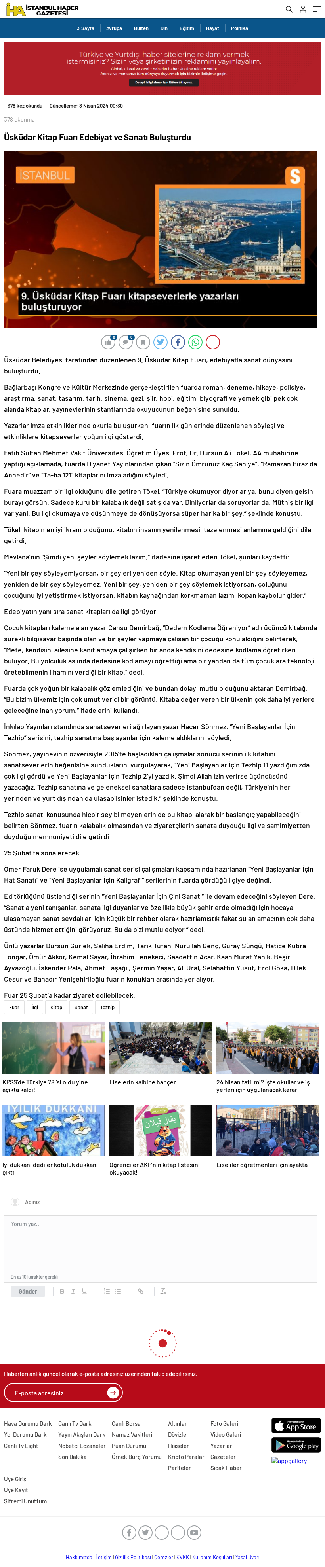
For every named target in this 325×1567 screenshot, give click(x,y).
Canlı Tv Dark (75, 1423)
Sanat (81, 1007)
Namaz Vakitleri (132, 1434)
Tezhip (107, 1007)
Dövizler (178, 1434)
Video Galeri (225, 1434)
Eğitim (187, 28)
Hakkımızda (79, 1557)
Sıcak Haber (226, 1467)
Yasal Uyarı (247, 1557)
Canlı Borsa (126, 1423)
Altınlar (177, 1423)
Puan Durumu (129, 1445)
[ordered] (107, 1291)
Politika (239, 28)
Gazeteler (223, 1456)
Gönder (28, 1291)
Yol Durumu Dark (25, 1434)
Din (164, 28)
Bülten (141, 28)
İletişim (104, 1557)
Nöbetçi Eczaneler (82, 1445)
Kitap (56, 1007)
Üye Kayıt (16, 1489)
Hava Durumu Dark (28, 1423)
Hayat (212, 28)
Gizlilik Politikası (133, 1557)
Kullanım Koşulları (212, 1557)
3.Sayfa (85, 28)
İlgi (35, 1007)
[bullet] (118, 1291)
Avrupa (114, 28)
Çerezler (163, 1557)
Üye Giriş (15, 1478)
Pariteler (179, 1467)
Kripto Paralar (186, 1456)
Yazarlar (221, 1445)
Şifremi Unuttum (25, 1500)
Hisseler (178, 1445)
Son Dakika (72, 1456)
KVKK (182, 1557)
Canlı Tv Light (21, 1445)
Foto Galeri (224, 1423)
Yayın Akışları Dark (81, 1434)
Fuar (14, 1007)
